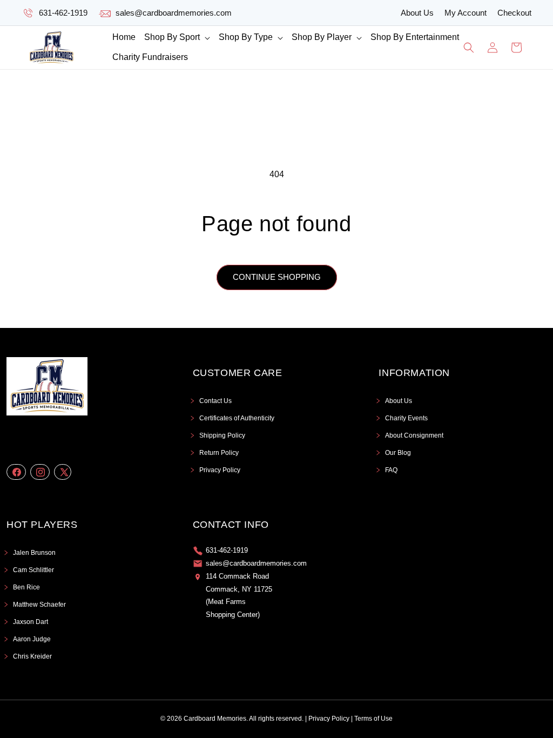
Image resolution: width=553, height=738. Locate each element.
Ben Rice (26, 587)
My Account (465, 12)
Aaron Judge (32, 639)
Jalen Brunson (34, 552)
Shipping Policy (222, 435)
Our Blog (398, 453)
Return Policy (219, 453)
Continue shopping (277, 276)
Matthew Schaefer (39, 604)
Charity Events (406, 418)
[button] (177, 38)
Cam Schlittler (33, 570)
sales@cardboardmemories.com (174, 12)
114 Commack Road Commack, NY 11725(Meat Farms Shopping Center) (239, 595)
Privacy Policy (219, 470)
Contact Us (215, 401)
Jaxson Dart (30, 622)
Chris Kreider (32, 656)
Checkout (514, 12)
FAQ (391, 470)
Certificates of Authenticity (236, 418)
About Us (417, 12)
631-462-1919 (63, 12)
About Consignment (414, 435)
